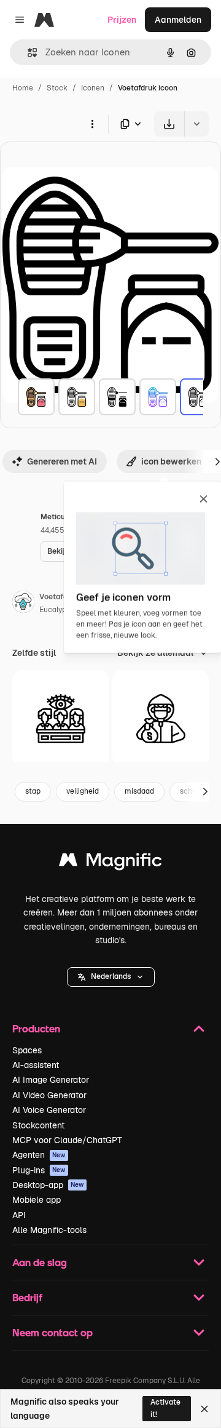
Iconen (92, 88)
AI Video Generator (49, 1095)
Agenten (39, 1154)
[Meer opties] (92, 123)
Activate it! (165, 1408)
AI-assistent (35, 1065)
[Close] (204, 1409)
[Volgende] (205, 792)
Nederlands (111, 976)
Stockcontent (38, 1125)
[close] (203, 499)
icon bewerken (171, 461)
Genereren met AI (62, 461)
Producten (36, 1028)
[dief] (160, 718)
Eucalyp (52, 610)
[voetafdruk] (36, 396)
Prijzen (121, 19)
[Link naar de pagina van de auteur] (23, 603)
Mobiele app (36, 1199)
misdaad (139, 791)
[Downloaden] (169, 124)
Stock (57, 88)
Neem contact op (52, 1332)
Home (22, 88)
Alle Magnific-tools (49, 1229)
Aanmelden (178, 19)
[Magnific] (110, 862)
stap (33, 791)
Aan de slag (39, 1262)
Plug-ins (39, 1170)
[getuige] (60, 718)
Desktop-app (48, 1185)
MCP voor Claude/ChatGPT (67, 1140)
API (19, 1215)
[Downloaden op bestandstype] (131, 124)
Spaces (27, 1050)
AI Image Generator (50, 1079)
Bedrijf (27, 1297)
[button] (111, 977)
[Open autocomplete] (27, 52)
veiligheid (82, 791)
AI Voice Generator (49, 1109)
